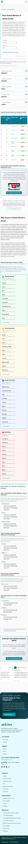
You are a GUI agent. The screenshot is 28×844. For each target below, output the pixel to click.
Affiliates (5, 806)
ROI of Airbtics (6, 801)
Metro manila (13, 151)
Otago (4, 615)
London (13, 126)
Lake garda (5, 600)
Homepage (3, 9)
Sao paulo (13, 138)
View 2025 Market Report (14, 208)
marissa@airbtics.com (6, 759)
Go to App (5, 739)
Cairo (3, 512)
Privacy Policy (4, 842)
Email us (5, 754)
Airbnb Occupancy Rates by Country (12, 823)
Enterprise (5, 791)
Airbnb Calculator (7, 781)
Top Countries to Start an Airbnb (11, 813)
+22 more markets (6, 426)
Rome (12, 146)
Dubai (12, 159)
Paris (12, 130)
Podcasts (5, 831)
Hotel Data (5, 789)
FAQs (4, 751)
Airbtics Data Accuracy (8, 798)
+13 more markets (5, 374)
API (4, 783)
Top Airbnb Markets (8, 815)
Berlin (3, 561)
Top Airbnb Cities (10, 9)
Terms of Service (14, 842)
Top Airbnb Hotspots (8, 820)
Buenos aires (13, 155)
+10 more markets (5, 322)
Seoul (3, 544)
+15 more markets (5, 478)
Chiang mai (5, 503)
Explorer (5, 776)
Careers (5, 803)
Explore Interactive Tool (14, 192)
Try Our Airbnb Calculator (15, 658)
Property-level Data (8, 786)
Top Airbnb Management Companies (12, 818)
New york (4, 584)
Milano (4, 553)
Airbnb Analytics (7, 778)
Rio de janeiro (13, 142)
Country (4, 45)
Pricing (4, 748)
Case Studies (6, 825)
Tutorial (5, 742)
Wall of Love (6, 828)
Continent (4, 40)
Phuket (4, 608)
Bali (12, 134)
